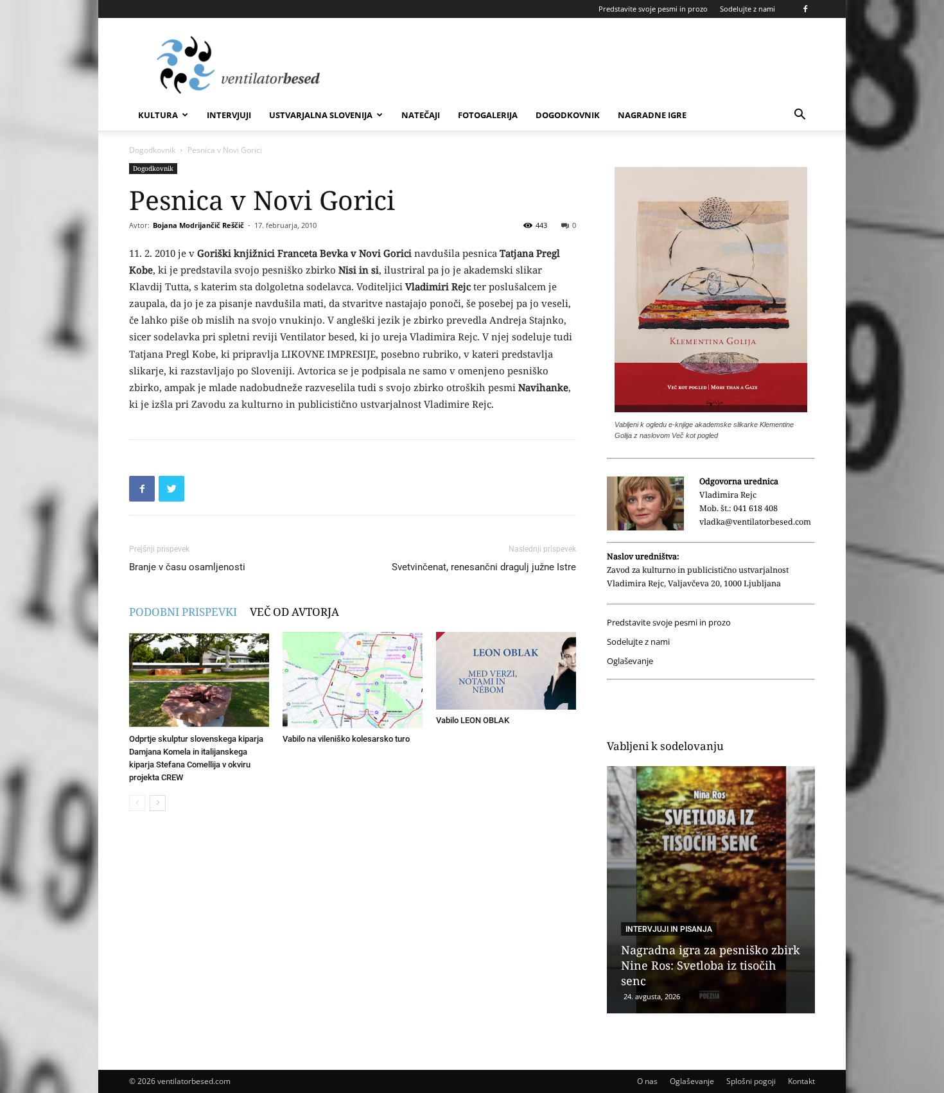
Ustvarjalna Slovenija (320, 115)
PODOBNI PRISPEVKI (183, 611)
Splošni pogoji (751, 1081)
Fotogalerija (488, 115)
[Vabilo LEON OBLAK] (506, 671)
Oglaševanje (630, 661)
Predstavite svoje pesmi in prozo (653, 8)
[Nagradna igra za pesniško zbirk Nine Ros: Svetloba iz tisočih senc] (711, 889)
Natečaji (420, 115)
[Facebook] (805, 9)
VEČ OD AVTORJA (294, 611)
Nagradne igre (652, 115)
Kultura (158, 115)
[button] (799, 116)
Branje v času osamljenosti (187, 567)
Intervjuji (229, 115)
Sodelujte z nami (747, 8)
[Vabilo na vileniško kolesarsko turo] (353, 680)
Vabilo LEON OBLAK (472, 720)
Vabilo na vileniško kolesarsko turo (346, 739)
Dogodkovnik (568, 115)
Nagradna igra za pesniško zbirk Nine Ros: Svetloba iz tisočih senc (710, 965)
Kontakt (801, 1081)
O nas (647, 1081)
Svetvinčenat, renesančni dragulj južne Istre (484, 567)
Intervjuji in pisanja (668, 929)
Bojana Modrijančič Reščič (198, 225)
